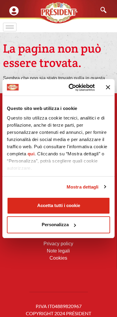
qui (31, 153)
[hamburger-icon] (9, 27)
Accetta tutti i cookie (58, 205)
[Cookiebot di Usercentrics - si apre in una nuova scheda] (71, 87)
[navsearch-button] (100, 10)
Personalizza (55, 224)
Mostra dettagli (83, 186)
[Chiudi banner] (108, 87)
